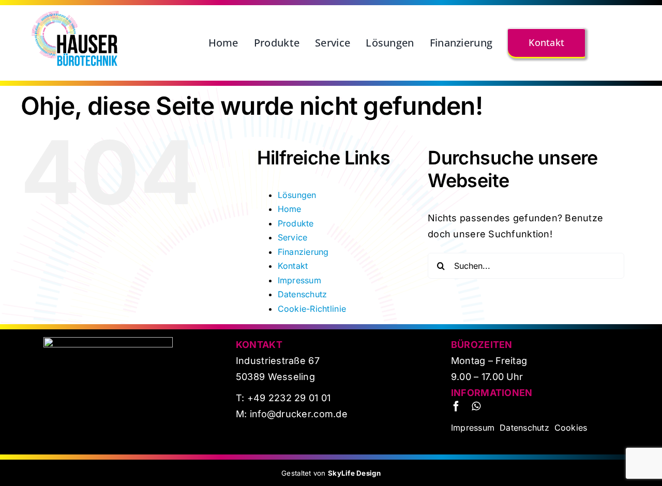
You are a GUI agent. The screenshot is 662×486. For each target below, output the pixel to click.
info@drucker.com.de (297, 413)
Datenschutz (302, 294)
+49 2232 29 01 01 (289, 397)
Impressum (299, 280)
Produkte (296, 223)
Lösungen (297, 195)
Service (293, 237)
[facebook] (456, 406)
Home (290, 209)
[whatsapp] (476, 406)
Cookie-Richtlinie (312, 308)
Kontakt (293, 266)
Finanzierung (303, 252)
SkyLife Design (354, 473)
